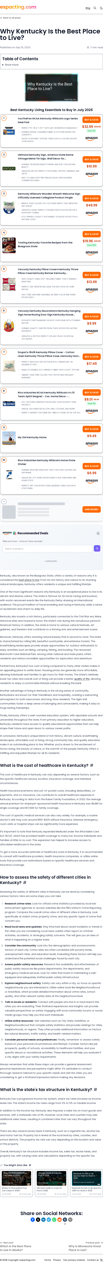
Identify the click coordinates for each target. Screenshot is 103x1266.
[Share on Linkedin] (43, 1219)
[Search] (95, 8)
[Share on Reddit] (59, 1219)
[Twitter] (101, 1260)
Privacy (57, 1260)
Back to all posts (12, 17)
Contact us (93, 1260)
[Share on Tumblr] (65, 1219)
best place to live (29, 580)
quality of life (81, 679)
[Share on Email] (70, 1219)
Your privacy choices (74, 1260)
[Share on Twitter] (38, 1219)
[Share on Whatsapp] (54, 1219)
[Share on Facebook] (33, 1219)
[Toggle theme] (98, 533)
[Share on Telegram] (49, 1219)
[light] (101, 8)
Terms (47, 1260)
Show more (12, 64)
